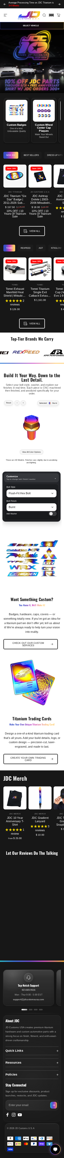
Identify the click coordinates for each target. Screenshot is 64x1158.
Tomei (15, 285)
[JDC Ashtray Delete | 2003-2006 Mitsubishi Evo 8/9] (40, 176)
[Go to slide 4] (41, 1009)
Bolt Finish (11, 501)
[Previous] (5, 4)
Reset (8, 403)
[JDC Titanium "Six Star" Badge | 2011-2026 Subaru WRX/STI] (14, 176)
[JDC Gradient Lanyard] (40, 797)
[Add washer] (52, 513)
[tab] (10, 155)
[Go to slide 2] (30, 1009)
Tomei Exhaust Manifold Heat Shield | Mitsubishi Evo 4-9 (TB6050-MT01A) (15, 295)
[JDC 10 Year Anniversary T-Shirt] (14, 797)
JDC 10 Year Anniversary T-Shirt (15, 821)
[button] (51, 15)
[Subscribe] (53, 1105)
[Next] (59, 4)
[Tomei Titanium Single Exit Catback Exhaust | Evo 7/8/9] (40, 268)
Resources (13, 1062)
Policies (11, 1074)
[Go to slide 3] (36, 1009)
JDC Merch (15, 814)
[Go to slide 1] (24, 1009)
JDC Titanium (15, 192)
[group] (26, 353)
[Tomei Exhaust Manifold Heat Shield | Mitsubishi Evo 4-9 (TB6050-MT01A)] (14, 268)
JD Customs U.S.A (40, 192)
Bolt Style (11, 487)
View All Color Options (31, 452)
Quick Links (14, 1050)
